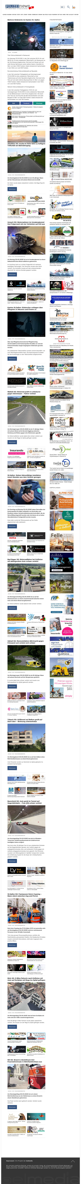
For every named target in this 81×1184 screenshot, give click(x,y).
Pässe (46, 14)
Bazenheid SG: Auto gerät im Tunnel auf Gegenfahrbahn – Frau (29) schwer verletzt (25, 802)
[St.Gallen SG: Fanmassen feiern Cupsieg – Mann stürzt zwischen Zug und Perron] (26, 910)
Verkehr (40, 14)
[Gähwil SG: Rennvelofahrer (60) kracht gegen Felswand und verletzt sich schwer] (26, 657)
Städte (18, 14)
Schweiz (5, 14)
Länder (25, 14)
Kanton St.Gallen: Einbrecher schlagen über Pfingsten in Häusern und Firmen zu (25, 308)
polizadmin (14, 52)
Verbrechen (35, 14)
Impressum (10, 1161)
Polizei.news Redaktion (20, 174)
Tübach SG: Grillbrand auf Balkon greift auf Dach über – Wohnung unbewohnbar (25, 720)
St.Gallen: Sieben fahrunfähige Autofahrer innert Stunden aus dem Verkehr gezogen (24, 476)
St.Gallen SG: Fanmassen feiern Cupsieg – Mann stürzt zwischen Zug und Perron (25, 895)
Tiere (67, 14)
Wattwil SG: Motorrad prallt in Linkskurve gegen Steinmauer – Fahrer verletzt (24, 393)
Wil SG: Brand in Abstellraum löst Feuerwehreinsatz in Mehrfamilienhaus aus (25, 1061)
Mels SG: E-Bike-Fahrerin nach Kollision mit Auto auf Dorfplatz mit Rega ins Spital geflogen (26, 979)
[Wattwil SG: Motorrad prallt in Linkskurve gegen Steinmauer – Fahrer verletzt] (26, 410)
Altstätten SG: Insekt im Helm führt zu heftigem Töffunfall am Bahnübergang (26, 144)
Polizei (49, 14)
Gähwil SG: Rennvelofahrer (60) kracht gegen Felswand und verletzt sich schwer (26, 642)
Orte (22, 14)
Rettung (60, 14)
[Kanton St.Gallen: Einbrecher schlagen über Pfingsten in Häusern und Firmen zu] (26, 324)
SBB (43, 14)
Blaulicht (71, 14)
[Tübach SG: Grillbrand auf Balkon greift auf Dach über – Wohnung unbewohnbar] (26, 738)
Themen (29, 14)
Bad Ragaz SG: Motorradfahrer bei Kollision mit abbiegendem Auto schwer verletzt (25, 560)
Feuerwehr (54, 14)
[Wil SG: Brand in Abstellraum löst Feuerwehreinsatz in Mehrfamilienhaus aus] (26, 1076)
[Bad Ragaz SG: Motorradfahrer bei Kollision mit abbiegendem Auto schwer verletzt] (26, 578)
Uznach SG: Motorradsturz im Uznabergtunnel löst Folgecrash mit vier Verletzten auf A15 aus (26, 223)
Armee (63, 14)
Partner (76, 14)
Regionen (9, 14)
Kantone (14, 14)
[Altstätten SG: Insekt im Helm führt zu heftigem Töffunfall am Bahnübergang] (26, 160)
